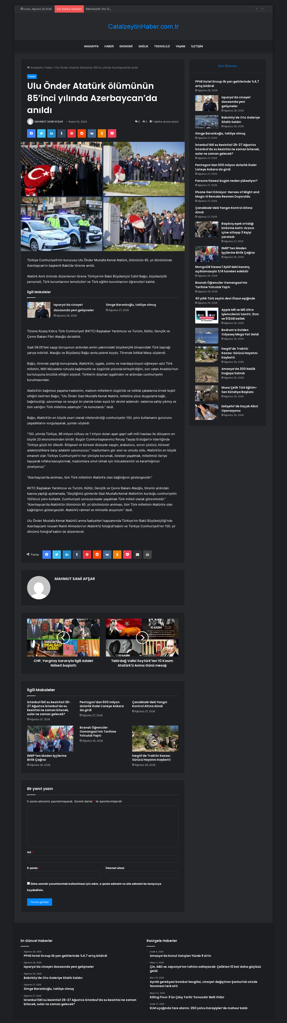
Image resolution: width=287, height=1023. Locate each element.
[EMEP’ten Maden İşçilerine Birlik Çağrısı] (50, 739)
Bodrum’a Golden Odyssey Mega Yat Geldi (240, 332)
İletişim (197, 46)
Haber (109, 46)
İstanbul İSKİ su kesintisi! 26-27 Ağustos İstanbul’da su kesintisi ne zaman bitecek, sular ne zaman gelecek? (49, 708)
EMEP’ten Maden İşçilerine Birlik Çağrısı (47, 758)
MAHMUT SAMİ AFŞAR (49, 121)
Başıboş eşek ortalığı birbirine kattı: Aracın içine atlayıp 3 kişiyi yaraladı (237, 230)
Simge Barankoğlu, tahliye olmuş (131, 305)
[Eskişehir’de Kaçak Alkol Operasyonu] (206, 412)
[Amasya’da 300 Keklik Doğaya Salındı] (206, 374)
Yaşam (180, 46)
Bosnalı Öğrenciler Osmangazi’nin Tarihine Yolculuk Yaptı (98, 731)
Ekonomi (126, 46)
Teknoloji (162, 46)
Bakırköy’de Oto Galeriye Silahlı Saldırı (110, 9)
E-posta (33, 868)
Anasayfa (91, 46)
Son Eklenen (227, 66)
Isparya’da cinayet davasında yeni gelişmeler (236, 101)
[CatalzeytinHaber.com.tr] (143, 26)
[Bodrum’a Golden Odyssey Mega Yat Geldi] (206, 336)
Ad (30, 852)
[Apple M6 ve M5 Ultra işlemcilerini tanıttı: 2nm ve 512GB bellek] (206, 315)
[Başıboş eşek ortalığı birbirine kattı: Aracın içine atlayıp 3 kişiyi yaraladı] (206, 229)
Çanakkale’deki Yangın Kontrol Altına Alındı (149, 704)
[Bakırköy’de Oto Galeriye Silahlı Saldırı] (206, 121)
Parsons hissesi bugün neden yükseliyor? (226, 181)
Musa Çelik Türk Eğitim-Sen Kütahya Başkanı (239, 389)
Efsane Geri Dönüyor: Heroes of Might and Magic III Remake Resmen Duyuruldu (227, 194)
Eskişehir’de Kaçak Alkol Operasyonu (239, 408)
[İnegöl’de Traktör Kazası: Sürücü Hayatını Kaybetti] (155, 739)
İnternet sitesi (115, 868)
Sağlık (143, 46)
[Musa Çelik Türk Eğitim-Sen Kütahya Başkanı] (206, 393)
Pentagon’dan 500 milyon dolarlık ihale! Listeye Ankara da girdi (102, 706)
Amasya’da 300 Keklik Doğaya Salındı (238, 371)
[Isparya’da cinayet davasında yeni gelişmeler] (38, 310)
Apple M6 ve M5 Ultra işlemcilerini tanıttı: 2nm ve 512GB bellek (240, 314)
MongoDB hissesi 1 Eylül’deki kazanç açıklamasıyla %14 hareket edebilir (222, 269)
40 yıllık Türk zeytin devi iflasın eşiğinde (225, 298)
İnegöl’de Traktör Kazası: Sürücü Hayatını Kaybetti (151, 758)
